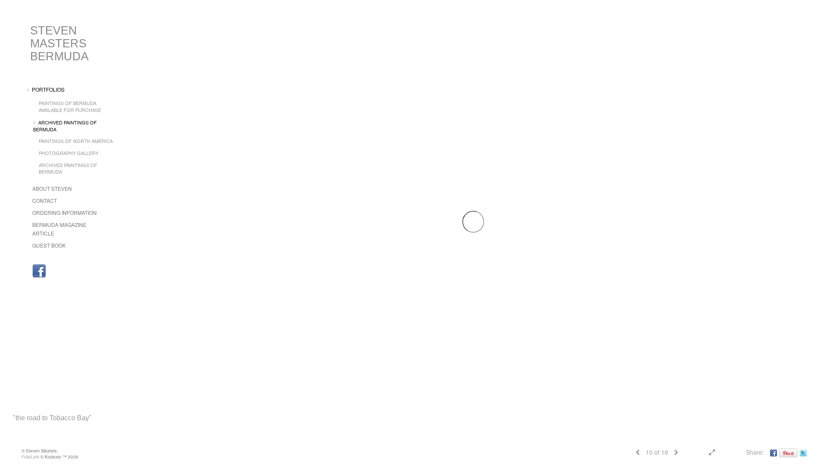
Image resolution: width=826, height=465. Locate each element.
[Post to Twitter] (803, 452)
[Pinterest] (788, 452)
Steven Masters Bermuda (59, 43)
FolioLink (30, 457)
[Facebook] (39, 271)
